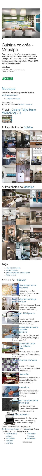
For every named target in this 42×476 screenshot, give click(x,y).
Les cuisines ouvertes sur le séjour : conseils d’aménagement (25, 329)
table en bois (11, 275)
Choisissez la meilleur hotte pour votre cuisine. (25, 401)
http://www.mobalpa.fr (10, 95)
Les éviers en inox (20, 387)
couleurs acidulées (13, 268)
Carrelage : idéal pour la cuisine (23, 314)
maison (28, 429)
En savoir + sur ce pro (25, 104)
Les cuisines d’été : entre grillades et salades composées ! (23, 346)
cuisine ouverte (12, 270)
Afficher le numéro (13, 98)
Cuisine (28, 127)
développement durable (10, 429)
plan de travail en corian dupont (18, 272)
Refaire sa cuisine (20, 373)
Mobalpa (8, 88)
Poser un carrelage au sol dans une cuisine (24, 286)
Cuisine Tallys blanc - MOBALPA (19, 111)
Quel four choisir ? (20, 414)
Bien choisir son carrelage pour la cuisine (24, 300)
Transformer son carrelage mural (24, 361)
